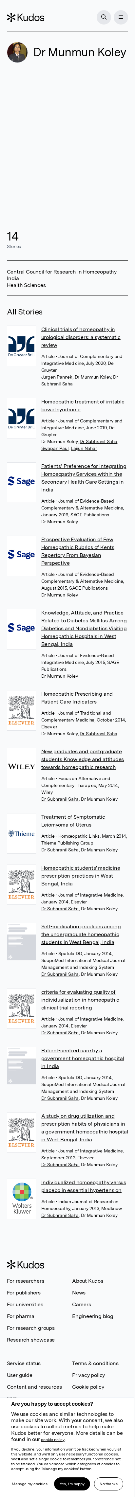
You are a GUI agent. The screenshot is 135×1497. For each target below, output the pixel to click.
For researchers (25, 1281)
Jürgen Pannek (56, 377)
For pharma (20, 1316)
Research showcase (31, 1340)
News (79, 1293)
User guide (19, 1375)
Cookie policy (88, 1387)
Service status (24, 1363)
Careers (81, 1304)
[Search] (104, 17)
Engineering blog (92, 1316)
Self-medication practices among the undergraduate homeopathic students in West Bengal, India (81, 934)
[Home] (25, 17)
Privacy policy (88, 1375)
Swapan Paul (55, 448)
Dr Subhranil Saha (98, 441)
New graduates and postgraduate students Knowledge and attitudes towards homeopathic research (82, 759)
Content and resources (34, 1387)
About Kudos (87, 1281)
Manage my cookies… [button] (31, 1484)
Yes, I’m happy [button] (72, 1484)
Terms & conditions (95, 1363)
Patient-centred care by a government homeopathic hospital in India (82, 1058)
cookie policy (52, 1439)
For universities (25, 1304)
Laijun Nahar (84, 448)
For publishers (24, 1293)
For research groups (31, 1328)
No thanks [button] (109, 1484)
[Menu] (121, 17)
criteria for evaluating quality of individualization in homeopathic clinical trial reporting (80, 1000)
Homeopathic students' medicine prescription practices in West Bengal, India (80, 876)
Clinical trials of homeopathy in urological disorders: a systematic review (81, 337)
